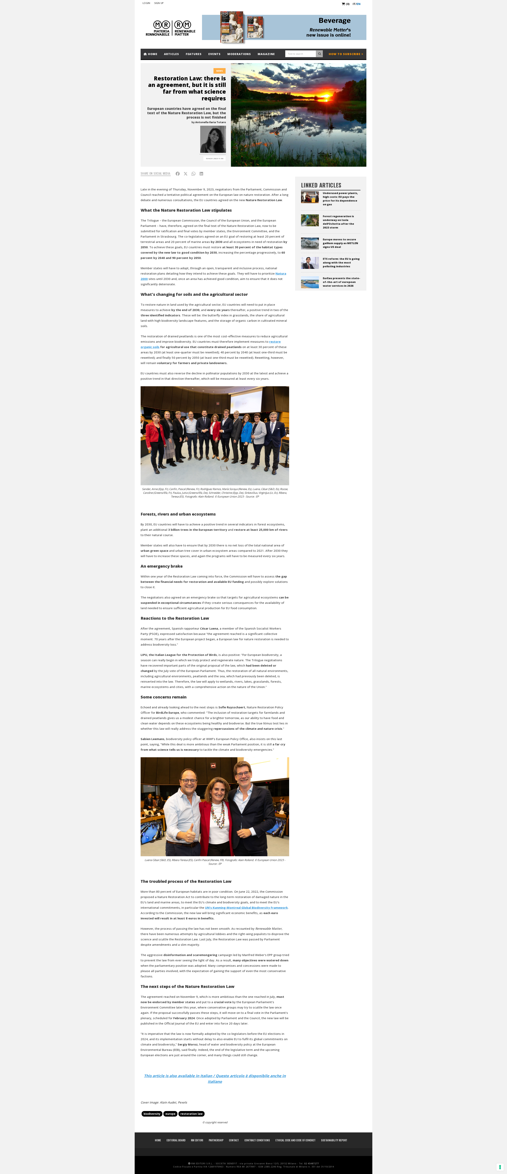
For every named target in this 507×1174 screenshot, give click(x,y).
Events (214, 54)
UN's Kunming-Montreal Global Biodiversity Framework (246, 908)
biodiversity (152, 1114)
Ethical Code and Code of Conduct (295, 1140)
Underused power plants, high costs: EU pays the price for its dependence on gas (340, 198)
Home (152, 54)
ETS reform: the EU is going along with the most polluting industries (341, 262)
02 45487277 (311, 1163)
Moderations (239, 54)
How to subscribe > (346, 54)
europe (170, 1114)
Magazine (266, 54)
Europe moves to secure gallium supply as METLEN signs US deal (340, 243)
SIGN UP (159, 3)
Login (146, 3)
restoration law (191, 1114)
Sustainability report (334, 1140)
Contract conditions (257, 1140)
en (358, 4)
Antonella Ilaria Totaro (210, 122)
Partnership (216, 1140)
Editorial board (176, 1140)
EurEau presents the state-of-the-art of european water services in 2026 (341, 281)
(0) (347, 4)
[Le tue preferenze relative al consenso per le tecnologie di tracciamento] (500, 1167)
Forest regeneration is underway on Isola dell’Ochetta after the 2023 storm (338, 221)
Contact (234, 1140)
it (354, 4)
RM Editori (197, 1140)
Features (194, 54)
